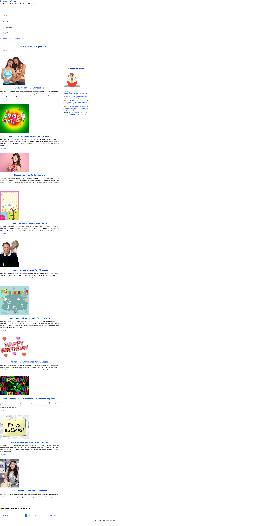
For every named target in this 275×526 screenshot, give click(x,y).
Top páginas (6, 33)
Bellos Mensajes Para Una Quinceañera (29, 491)
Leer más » (3, 100)
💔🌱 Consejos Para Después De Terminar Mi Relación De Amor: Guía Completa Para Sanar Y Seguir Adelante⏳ (75, 108)
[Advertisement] (76, 56)
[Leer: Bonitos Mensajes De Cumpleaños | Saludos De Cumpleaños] (14, 395)
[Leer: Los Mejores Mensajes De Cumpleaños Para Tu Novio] (14, 314)
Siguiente (53, 515)
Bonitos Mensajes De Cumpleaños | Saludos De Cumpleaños (29, 399)
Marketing (5, 21)
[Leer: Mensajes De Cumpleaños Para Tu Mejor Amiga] (14, 132)
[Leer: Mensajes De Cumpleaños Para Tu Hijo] (9, 219)
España (5, 15)
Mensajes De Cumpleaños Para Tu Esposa (29, 362)
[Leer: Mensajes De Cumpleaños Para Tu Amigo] (14, 438)
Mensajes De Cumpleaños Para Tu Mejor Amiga (30, 136)
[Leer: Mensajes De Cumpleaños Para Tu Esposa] (14, 358)
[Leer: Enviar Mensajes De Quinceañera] (13, 84)
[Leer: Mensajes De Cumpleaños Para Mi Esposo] (9, 266)
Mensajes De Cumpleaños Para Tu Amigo (29, 442)
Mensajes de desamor (9, 27)
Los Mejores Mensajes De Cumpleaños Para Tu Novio (29, 318)
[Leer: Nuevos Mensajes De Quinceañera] (14, 171)
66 (35, 515)
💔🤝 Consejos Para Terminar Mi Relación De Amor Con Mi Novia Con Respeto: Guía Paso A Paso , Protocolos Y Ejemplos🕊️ (76, 102)
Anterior (5, 515)
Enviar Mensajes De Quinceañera (29, 88)
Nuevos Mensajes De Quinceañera (29, 175)
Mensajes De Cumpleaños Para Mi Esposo (29, 270)
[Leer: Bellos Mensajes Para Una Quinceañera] (9, 487)
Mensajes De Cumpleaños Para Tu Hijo (29, 223)
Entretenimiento (7, 10)
